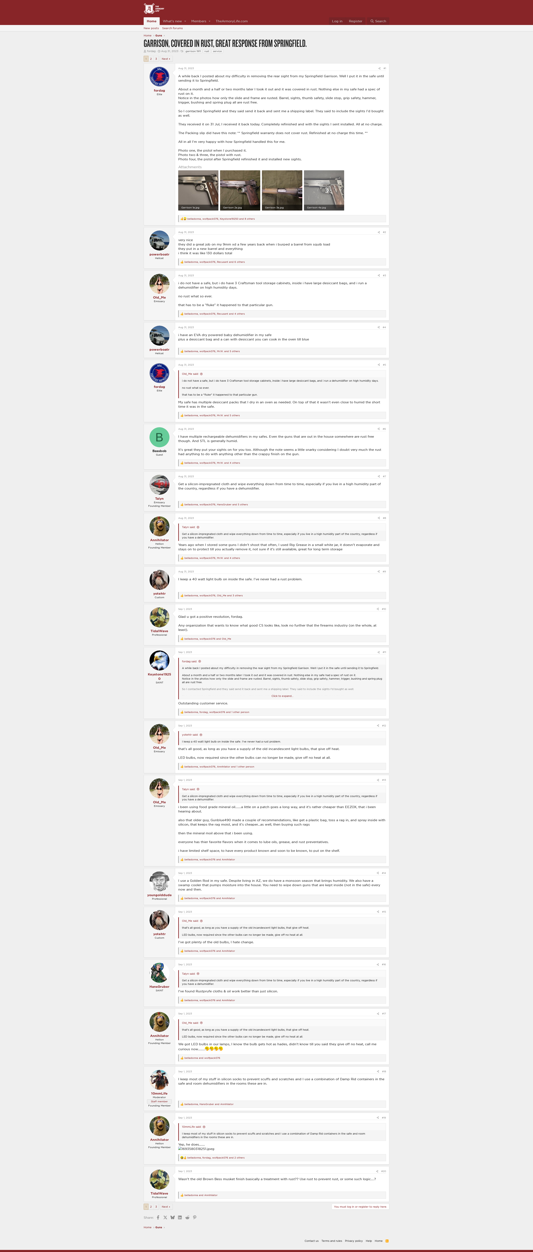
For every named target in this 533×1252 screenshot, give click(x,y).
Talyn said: (188, 527)
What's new (172, 21)
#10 (384, 609)
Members (198, 21)
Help (369, 1240)
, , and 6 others (214, 261)
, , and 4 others (214, 313)
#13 (384, 780)
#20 (383, 1171)
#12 (384, 725)
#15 (384, 911)
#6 (384, 428)
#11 (384, 652)
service (217, 51)
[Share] (379, 68)
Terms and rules (331, 1240)
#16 (384, 964)
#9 (384, 571)
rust (206, 51)
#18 (384, 1071)
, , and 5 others (212, 351)
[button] (185, 21)
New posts (151, 28)
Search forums (172, 28)
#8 (384, 518)
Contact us (312, 1240)
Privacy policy (354, 1240)
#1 (385, 68)
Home (152, 21)
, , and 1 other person (216, 712)
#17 (384, 1013)
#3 (384, 275)
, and (207, 638)
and (202, 1057)
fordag (151, 51)
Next (165, 58)
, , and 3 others (213, 595)
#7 (384, 476)
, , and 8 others (221, 218)
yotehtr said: (190, 734)
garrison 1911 (193, 51)
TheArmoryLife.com (232, 21)
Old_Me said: (190, 373)
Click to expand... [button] (282, 696)
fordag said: (189, 661)
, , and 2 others (216, 1157)
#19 (384, 1117)
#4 (384, 327)
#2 (384, 232)
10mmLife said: (191, 1126)
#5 (384, 364)
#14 (384, 873)
